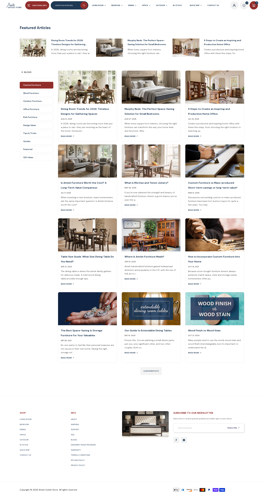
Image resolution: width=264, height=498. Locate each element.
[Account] (234, 5)
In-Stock (24, 445)
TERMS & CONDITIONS (80, 455)
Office (23, 434)
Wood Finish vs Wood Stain (204, 330)
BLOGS (74, 440)
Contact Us (25, 455)
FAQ (72, 434)
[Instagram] (184, 440)
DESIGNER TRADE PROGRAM (83, 445)
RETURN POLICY (78, 460)
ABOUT (74, 419)
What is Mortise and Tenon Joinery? (146, 182)
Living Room (25, 419)
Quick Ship (24, 450)
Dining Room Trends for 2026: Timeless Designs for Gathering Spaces (68, 42)
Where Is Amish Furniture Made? (144, 256)
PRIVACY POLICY (78, 465)
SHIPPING (75, 424)
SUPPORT (75, 429)
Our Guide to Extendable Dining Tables (148, 330)
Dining (23, 429)
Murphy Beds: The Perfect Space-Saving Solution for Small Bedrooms (147, 42)
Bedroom (24, 424)
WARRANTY (76, 450)
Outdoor (24, 440)
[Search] (84, 5)
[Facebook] (176, 440)
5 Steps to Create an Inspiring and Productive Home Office (222, 42)
